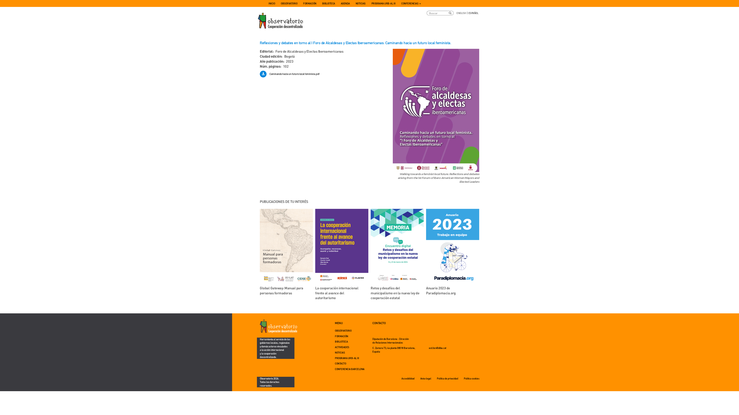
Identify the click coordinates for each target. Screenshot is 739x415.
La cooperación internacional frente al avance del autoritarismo (336, 293)
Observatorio (289, 3)
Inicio (271, 3)
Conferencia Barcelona (349, 369)
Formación (309, 3)
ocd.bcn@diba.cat (437, 347)
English (461, 13)
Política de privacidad (447, 378)
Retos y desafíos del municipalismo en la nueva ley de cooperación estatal (395, 293)
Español (473, 13)
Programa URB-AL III (383, 3)
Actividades (342, 347)
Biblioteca (328, 3)
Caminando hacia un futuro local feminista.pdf (294, 74)
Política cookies (471, 378)
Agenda (345, 3)
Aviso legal (425, 378)
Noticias (361, 3)
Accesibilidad (408, 378)
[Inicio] (281, 21)
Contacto (340, 363)
